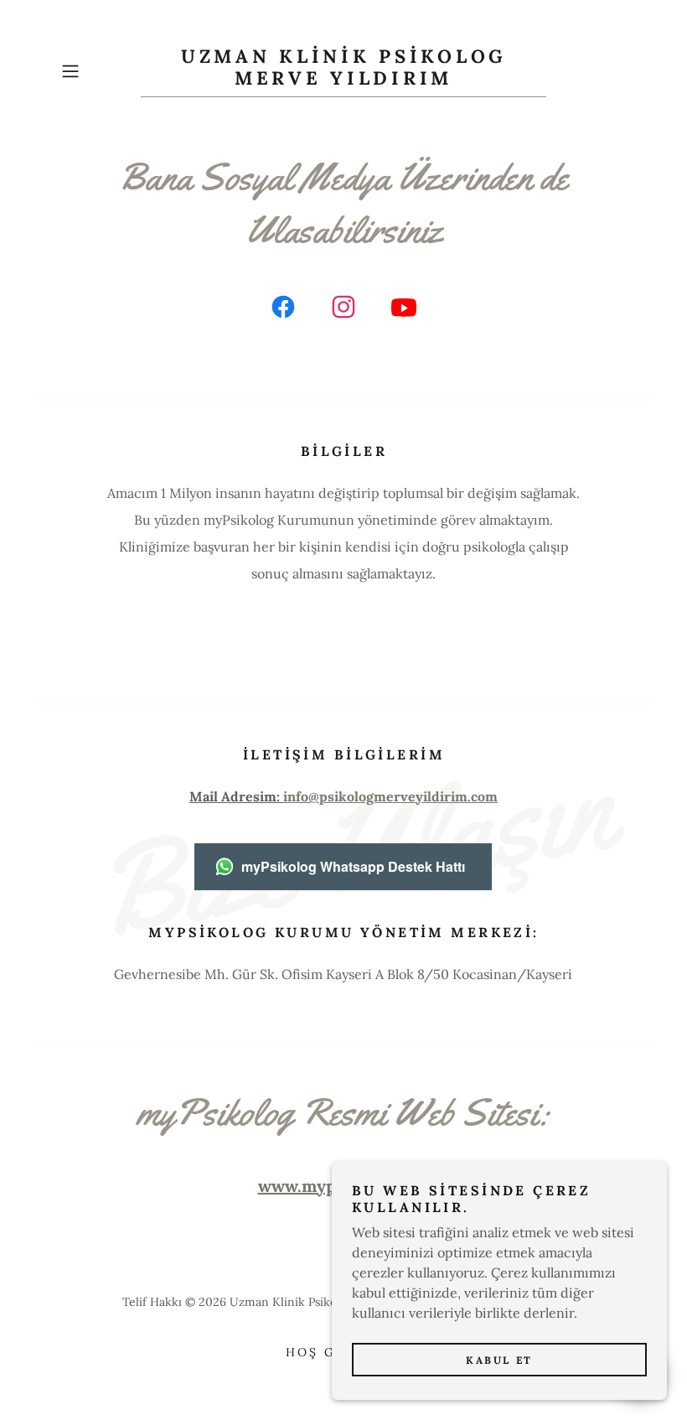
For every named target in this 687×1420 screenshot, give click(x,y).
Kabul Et (499, 1360)
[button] (97, 71)
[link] (343, 79)
